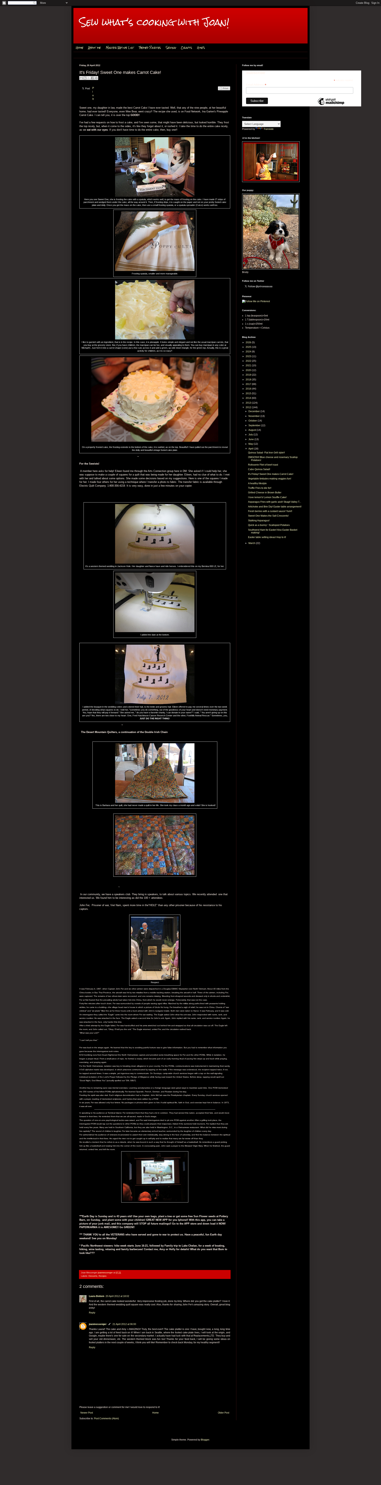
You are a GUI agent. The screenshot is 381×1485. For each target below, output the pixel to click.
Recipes (103, 1276)
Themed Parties (150, 47)
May (251, 444)
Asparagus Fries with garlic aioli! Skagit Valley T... (274, 501)
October (253, 420)
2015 (249, 393)
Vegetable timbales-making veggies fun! (269, 478)
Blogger (205, 1439)
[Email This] (81, 78)
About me (94, 47)
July (250, 434)
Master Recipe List (120, 47)
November (254, 416)
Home (79, 47)
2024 (249, 351)
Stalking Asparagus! (258, 520)
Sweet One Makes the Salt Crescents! (268, 515)
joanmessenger (105, 1272)
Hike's (201, 47)
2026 (249, 342)
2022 (249, 361)
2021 (249, 365)
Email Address (256, 85)
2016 (249, 388)
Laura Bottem (96, 1296)
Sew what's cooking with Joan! (154, 22)
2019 (249, 374)
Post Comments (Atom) (106, 1418)
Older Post (223, 1412)
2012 (249, 407)
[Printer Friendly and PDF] (224, 92)
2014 (249, 398)
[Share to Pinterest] (96, 78)
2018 (249, 379)
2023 (249, 356)
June (251, 439)
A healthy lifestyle (257, 483)
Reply (92, 1312)
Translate (269, 129)
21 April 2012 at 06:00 (124, 1324)
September (254, 425)
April (251, 448)
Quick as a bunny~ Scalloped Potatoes (269, 525)
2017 (249, 384)
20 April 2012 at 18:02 (117, 1296)
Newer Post (86, 1412)
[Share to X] (89, 78)
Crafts (186, 47)
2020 (249, 370)
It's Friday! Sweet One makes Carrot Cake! (270, 474)
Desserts (93, 1276)
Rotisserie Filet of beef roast (263, 464)
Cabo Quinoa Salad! (259, 469)
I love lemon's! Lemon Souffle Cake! (267, 497)
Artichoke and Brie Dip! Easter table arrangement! (274, 506)
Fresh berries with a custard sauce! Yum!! (270, 511)
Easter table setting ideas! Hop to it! (267, 537)
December (254, 411)
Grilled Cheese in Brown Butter (264, 492)
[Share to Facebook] (92, 78)
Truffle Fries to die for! (259, 488)
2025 (249, 347)
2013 (249, 402)
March (252, 543)
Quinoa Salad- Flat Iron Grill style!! (266, 452)
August (252, 430)
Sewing (171, 47)
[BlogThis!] (85, 78)
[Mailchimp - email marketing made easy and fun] (331, 104)
